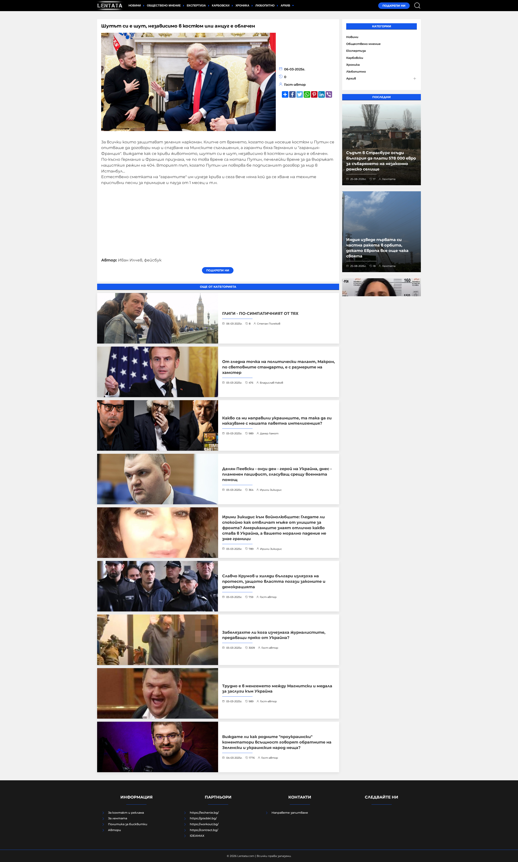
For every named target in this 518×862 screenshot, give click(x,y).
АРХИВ (286, 5)
